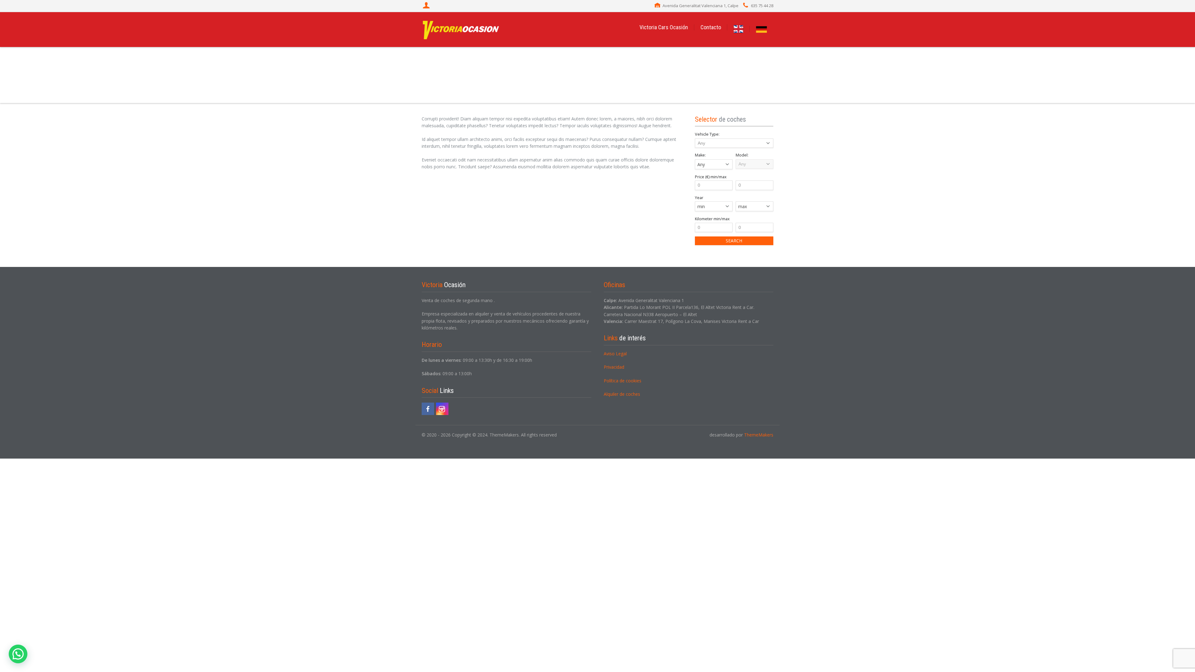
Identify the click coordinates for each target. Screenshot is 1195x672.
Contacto (711, 27)
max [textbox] (742, 206)
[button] (18, 654)
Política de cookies (622, 381)
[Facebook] (428, 409)
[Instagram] (442, 409)
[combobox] (714, 164)
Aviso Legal (615, 354)
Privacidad (614, 367)
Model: (742, 155)
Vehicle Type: (707, 134)
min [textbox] (701, 206)
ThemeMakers (758, 435)
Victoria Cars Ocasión (664, 27)
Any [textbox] (701, 164)
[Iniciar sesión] (427, 6)
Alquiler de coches (622, 394)
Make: (700, 155)
